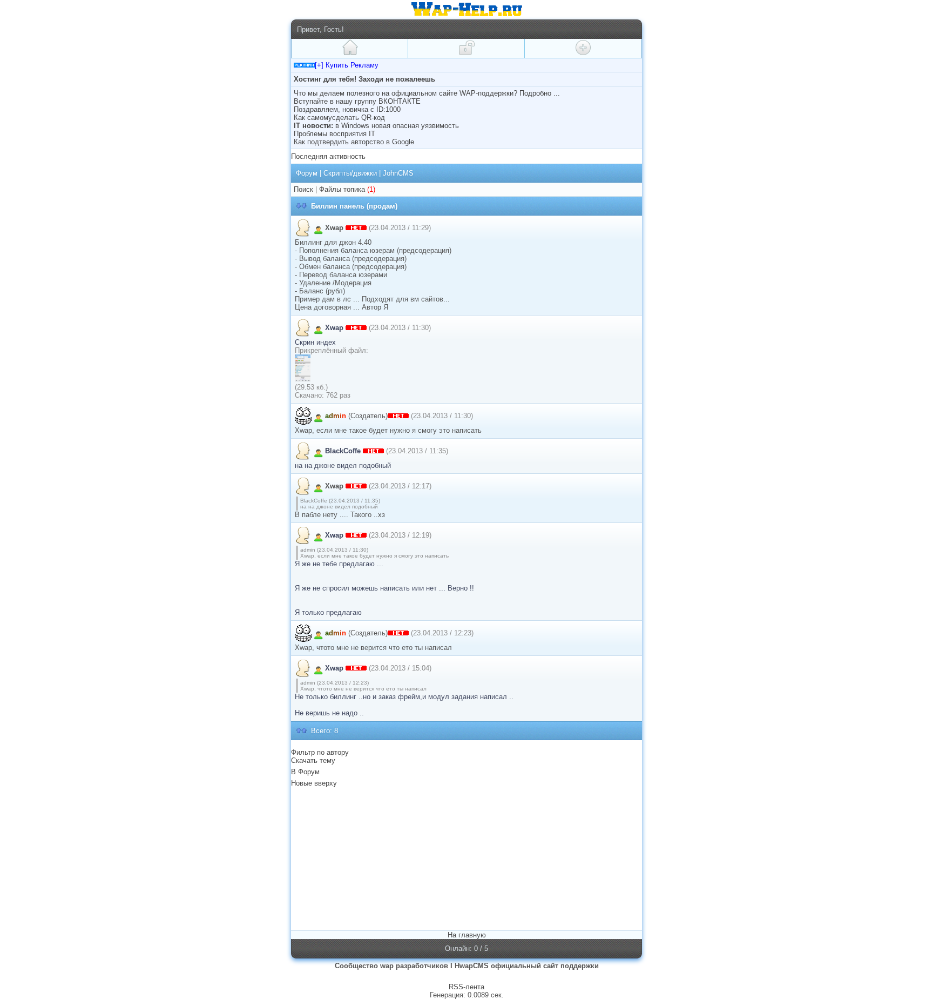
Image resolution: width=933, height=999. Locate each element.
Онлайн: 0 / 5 (466, 948)
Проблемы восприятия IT (334, 134)
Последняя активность (328, 156)
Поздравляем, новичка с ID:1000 (347, 109)
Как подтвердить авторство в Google (354, 142)
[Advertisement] (384, 858)
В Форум (305, 772)
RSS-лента (466, 987)
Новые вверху (314, 783)
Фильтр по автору (320, 752)
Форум (306, 173)
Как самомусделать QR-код (339, 117)
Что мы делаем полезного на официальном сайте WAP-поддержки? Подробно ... (427, 93)
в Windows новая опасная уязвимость (397, 126)
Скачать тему (313, 760)
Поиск (303, 189)
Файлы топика (342, 189)
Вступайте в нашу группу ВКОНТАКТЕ (357, 101)
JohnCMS (398, 173)
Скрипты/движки (350, 173)
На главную (467, 935)
